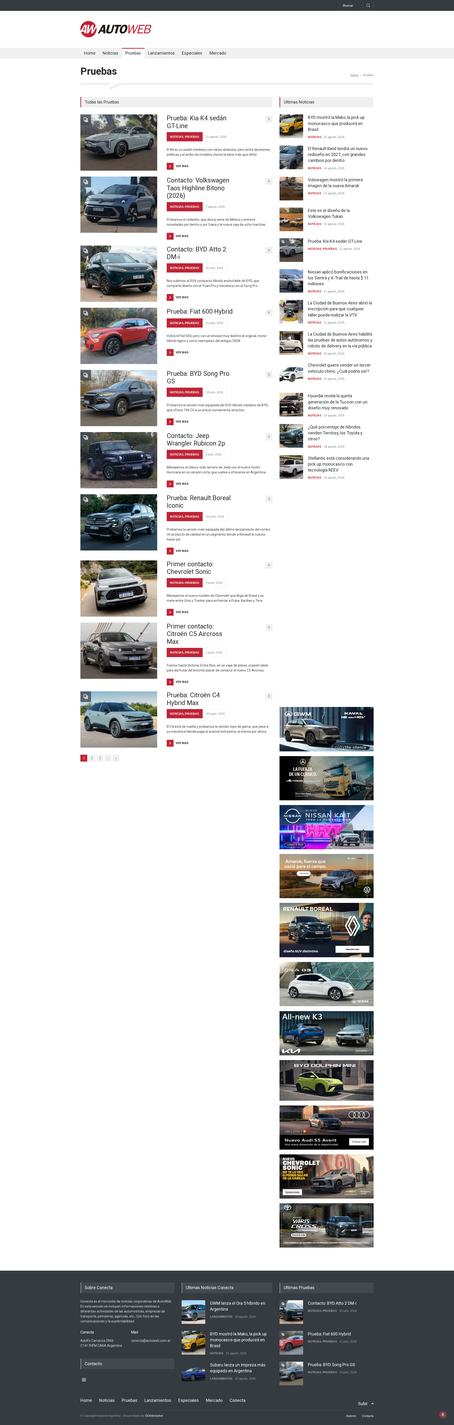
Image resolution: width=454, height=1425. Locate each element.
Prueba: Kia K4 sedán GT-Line (197, 122)
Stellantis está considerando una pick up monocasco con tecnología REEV (338, 464)
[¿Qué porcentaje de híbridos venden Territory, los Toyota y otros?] (291, 436)
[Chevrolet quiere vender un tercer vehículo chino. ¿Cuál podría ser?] (291, 374)
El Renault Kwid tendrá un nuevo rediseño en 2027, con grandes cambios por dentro (337, 154)
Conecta (246, 54)
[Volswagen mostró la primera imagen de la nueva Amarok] (291, 188)
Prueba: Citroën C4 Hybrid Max (193, 698)
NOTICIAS (176, 137)
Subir (363, 1403)
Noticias (110, 53)
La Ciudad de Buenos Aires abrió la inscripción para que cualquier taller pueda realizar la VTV (340, 308)
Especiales (192, 53)
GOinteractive (154, 1415)
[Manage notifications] (443, 1414)
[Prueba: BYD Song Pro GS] (118, 398)
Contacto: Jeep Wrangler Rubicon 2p (196, 439)
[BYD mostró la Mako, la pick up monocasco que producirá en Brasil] (291, 126)
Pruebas (133, 53)
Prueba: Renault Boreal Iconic (199, 501)
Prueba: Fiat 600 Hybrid (200, 311)
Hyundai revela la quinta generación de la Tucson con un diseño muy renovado (337, 401)
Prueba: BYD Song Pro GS (198, 377)
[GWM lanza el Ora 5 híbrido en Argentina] (193, 1312)
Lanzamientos (161, 53)
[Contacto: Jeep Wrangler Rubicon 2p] (118, 460)
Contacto (368, 1416)
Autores (351, 1416)
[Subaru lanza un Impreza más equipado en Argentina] (193, 1374)
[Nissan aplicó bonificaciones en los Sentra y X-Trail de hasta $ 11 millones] (291, 281)
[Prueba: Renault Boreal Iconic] (118, 522)
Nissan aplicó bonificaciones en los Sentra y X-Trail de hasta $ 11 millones (338, 277)
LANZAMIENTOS (221, 1316)
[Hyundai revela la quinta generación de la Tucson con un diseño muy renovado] (291, 404)
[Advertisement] (287, 28)
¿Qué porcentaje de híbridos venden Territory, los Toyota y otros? (335, 432)
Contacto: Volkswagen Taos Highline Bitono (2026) (198, 188)
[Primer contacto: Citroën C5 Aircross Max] (118, 651)
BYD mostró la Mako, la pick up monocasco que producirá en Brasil (336, 123)
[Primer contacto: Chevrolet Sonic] (118, 588)
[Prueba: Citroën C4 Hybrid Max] (118, 719)
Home (90, 53)
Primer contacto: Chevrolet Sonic (190, 568)
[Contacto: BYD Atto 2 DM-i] (118, 274)
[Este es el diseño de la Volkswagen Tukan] (291, 219)
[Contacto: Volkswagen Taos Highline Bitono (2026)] (118, 205)
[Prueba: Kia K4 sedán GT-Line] (118, 142)
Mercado (218, 53)
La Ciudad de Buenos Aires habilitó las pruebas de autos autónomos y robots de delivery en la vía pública (340, 340)
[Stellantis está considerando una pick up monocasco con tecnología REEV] (291, 467)
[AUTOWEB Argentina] (115, 36)
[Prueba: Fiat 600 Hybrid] (118, 336)
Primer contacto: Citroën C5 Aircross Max (194, 634)
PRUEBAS (192, 137)
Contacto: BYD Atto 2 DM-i (196, 253)
